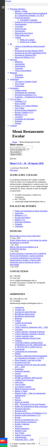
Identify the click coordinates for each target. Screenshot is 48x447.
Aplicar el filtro (16, 154)
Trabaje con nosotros (23, 435)
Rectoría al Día (20, 411)
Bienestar (13, 73)
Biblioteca (19, 62)
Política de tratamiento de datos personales (31, 211)
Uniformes (19, 226)
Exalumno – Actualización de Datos (29, 97)
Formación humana (22, 18)
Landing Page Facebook (24, 380)
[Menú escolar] (3, 10)
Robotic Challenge (22, 424)
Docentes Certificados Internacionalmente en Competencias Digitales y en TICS (31, 14)
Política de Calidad (27, 40)
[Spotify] (3, 446)
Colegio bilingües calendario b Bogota (30, 334)
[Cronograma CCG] (3, 1)
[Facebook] (3, 439)
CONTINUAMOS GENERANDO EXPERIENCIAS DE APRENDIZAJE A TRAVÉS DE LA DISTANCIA (30, 345)
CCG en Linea (20, 325)
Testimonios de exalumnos (25, 92)
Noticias (18, 123)
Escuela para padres (22, 217)
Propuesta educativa (17, 9)
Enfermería (19, 77)
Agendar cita (20, 310)
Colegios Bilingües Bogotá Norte (28, 338)
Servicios (13, 59)
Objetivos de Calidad (28, 42)
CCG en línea (15, 99)
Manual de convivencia (24, 33)
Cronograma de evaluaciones (26, 351)
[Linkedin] (3, 444)
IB (11, 44)
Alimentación (20, 66)
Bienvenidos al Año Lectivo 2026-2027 (25, 236)
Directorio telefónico (23, 222)
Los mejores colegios (23, 387)
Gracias (18, 373)
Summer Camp (20, 431)
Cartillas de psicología (23, 323)
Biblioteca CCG (21, 114)
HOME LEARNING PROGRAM (28, 378)
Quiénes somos (21, 90)
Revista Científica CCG (24, 112)
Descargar (14, 170)
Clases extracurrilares (23, 70)
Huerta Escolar (20, 29)
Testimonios (19, 86)
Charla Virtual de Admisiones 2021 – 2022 (31, 327)
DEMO (18, 354)
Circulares (19, 117)
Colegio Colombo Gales (24, 336)
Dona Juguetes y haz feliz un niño (28, 360)
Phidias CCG (20, 220)
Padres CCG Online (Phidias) (26, 106)
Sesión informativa (22, 428)
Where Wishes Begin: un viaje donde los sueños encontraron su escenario (28, 241)
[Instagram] (3, 440)
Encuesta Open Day (22, 362)
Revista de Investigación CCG (26, 420)
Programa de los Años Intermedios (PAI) (30, 53)
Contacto (13, 125)
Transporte (19, 68)
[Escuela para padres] (3, 11)
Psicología (19, 75)
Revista (18, 417)
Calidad (18, 37)
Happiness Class (21, 376)
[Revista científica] (3, 12)
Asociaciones (20, 31)
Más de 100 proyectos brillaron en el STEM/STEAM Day (24, 248)
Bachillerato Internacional (25, 314)
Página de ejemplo (22, 402)
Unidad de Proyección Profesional (28, 22)
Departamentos (20, 24)
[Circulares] (3, 2)
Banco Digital (20, 103)
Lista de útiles (20, 384)
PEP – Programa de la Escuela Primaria (30, 404)
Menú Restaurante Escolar (25, 389)
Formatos (18, 121)
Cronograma (19, 349)
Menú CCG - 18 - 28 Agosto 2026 (27, 163)
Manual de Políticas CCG (25, 57)
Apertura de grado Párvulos (25, 312)
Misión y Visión (21, 11)
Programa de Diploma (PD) (25, 55)
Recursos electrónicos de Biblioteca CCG (31, 413)
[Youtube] (3, 442)
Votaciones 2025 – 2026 (24, 439)
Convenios (19, 26)
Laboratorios (20, 64)
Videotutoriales (20, 437)
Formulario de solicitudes (24, 119)
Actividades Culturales (28, 20)
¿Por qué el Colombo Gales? (26, 81)
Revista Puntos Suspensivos (25, 110)
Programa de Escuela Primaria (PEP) (29, 51)
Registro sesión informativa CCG (28, 415)
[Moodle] (3, 4)
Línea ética (19, 213)
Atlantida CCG (21, 101)
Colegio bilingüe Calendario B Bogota (30, 332)
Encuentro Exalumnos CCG (26, 95)
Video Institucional (22, 35)
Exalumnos (14, 88)
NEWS (17, 398)
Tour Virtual (19, 84)
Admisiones (14, 79)
